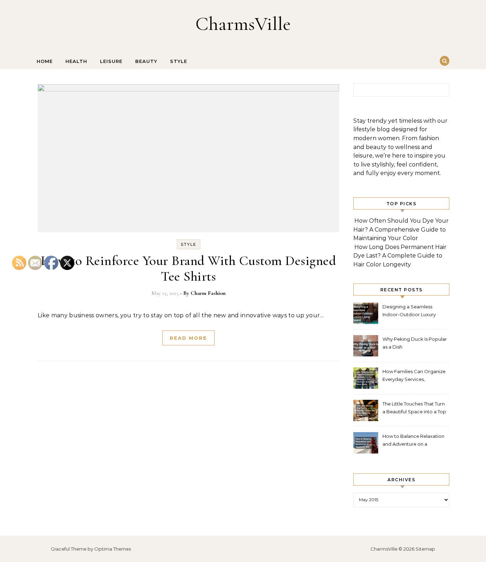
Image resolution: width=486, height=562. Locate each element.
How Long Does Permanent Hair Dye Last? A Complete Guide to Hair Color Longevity (400, 256)
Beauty (146, 61)
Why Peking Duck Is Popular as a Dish (414, 343)
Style (178, 61)
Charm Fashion (208, 293)
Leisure (111, 61)
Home (45, 61)
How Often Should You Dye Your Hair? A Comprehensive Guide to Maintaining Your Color (401, 229)
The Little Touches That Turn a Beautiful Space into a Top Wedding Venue (414, 408)
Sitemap (425, 549)
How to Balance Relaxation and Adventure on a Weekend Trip (413, 441)
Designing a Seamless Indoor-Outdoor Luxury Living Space (409, 311)
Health (76, 61)
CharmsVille (243, 23)
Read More (188, 338)
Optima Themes (112, 549)
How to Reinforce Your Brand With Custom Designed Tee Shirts (188, 269)
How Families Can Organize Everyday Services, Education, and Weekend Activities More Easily (413, 376)
